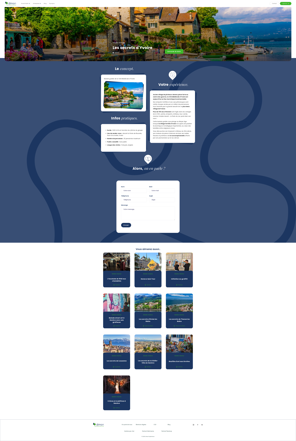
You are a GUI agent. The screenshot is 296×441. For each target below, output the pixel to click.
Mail (150, 187)
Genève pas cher (129, 431)
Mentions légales (141, 424)
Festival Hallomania (148, 431)
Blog (45, 3)
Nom (123, 187)
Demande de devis (174, 51)
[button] (26, 3)
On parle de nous (127, 424)
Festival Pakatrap (166, 431)
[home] (10, 3)
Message (124, 205)
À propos (51, 3)
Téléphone (125, 196)
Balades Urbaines (119, 43)
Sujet (151, 196)
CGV (155, 424)
